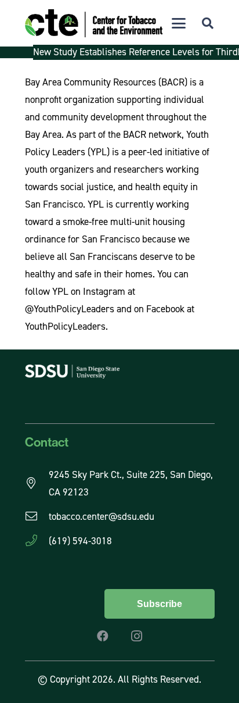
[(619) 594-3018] (37, 541)
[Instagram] (136, 636)
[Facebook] (102, 636)
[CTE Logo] (93, 23)
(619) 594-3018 (80, 540)
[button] (178, 23)
